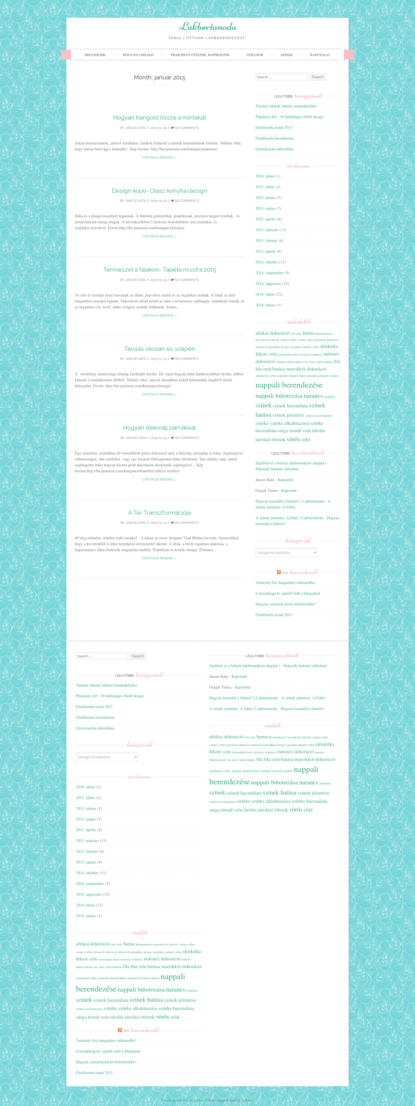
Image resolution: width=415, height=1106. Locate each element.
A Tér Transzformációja (159, 512)
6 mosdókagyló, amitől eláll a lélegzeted (287, 593)
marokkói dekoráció (306, 368)
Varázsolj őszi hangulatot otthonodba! (285, 582)
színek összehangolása (318, 415)
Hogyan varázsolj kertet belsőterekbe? (285, 604)
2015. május (265, 208)
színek (263, 405)
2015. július (264, 186)
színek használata (290, 405)
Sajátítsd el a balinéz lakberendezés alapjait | (290, 463)
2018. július (264, 176)
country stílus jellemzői (311, 340)
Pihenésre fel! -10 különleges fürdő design (289, 116)
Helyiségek (95, 54)
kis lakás (310, 362)
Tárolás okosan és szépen (159, 348)
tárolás (319, 430)
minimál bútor (297, 376)
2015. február (266, 240)
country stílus (288, 340)
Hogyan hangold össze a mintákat (159, 117)
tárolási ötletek (270, 439)
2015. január (265, 251)
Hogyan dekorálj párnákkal (159, 427)
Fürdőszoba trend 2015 (273, 127)
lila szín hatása (270, 368)
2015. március (266, 229)
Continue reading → (159, 157)
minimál (283, 376)
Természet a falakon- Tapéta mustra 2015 (159, 269)
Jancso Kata (135, 128)
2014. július (264, 294)
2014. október (266, 262)
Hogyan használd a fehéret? (302, 708)
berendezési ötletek (267, 340)
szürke (262, 422)
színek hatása (146, 999)
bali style (296, 334)
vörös (293, 438)
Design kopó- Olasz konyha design (159, 190)
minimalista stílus (266, 376)
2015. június (265, 197)
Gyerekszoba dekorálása (274, 148)
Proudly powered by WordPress (182, 1100)
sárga (283, 430)
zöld (305, 439)
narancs (313, 395)
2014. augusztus (268, 283)
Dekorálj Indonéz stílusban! (277, 468)
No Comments (186, 128)
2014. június (265, 305)
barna (308, 332)
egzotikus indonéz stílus (304, 347)
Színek (287, 54)
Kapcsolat (320, 54)
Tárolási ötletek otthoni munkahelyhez (285, 106)
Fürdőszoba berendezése (274, 138)
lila (337, 361)
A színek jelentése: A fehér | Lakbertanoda (289, 517)
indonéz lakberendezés (290, 362)
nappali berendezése (289, 384)
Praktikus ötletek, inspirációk (200, 54)
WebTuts (247, 1100)
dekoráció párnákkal (267, 347)
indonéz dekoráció (162, 958)
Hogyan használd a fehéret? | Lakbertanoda (289, 501)
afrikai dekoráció (272, 332)
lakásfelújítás (324, 362)
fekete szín (266, 353)
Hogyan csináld (138, 54)
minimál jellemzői (318, 376)
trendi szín (300, 430)
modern (334, 376)
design (285, 347)
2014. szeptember (269, 272)
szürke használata (176, 1008)
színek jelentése (288, 414)
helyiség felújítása (311, 354)
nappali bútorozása (279, 395)
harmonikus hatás (288, 354)
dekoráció (332, 340)
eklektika (329, 346)
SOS (300, 573)
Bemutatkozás (323, 334)
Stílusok (255, 54)
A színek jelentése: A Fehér (303, 697)
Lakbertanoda (208, 26)
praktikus (329, 397)
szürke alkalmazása (289, 422)
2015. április (265, 219)
